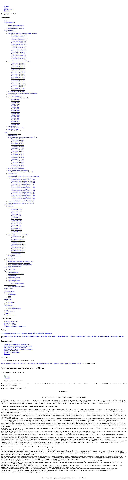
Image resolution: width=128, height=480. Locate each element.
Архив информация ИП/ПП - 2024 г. (19, 36)
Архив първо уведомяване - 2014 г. (19, 52)
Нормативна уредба (12, 294)
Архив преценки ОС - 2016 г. (17, 153)
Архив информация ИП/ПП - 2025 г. (19, 35)
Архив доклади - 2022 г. (16, 214)
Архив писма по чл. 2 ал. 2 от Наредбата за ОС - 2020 (23, 187)
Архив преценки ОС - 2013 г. (17, 157)
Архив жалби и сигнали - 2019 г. (18, 239)
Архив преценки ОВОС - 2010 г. (18, 86)
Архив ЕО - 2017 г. (15, 112)
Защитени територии (12, 135)
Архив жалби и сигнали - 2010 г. (18, 253)
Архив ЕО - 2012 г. (15, 120)
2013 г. (103, 336)
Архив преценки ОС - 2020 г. (17, 146)
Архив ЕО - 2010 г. (15, 123)
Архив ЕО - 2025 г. (15, 99)
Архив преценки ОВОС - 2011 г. (18, 85)
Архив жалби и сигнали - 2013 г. (18, 248)
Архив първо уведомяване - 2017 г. (19, 47)
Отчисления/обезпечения (13, 272)
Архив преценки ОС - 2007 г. (17, 167)
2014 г (98, 336)
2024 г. (7, 336)
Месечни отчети (11, 255)
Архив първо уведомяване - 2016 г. (19, 49)
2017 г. (85, 336)
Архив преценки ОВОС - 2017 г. (18, 75)
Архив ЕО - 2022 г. (15, 104)
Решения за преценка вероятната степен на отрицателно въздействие (22, 137)
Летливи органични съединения (14, 266)
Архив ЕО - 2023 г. (15, 102)
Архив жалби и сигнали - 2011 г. (18, 252)
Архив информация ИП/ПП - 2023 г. (19, 38)
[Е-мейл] (7, 378)
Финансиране (7, 304)
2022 (31, 336)
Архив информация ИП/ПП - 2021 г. (19, 41)
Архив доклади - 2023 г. (16, 212)
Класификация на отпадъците (14, 277)
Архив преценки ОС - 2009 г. (17, 164)
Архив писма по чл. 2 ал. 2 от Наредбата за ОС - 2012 (23, 200)
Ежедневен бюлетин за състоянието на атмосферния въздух (21, 261)
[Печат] (6, 376)
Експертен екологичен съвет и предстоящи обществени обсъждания (22, 93)
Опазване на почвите (8, 288)
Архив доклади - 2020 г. (16, 217)
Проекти (6, 310)
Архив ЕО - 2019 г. (15, 108)
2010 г (117, 336)
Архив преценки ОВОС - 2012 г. (18, 83)
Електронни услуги (12, 27)
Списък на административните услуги (16, 25)
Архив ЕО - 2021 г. (15, 105)
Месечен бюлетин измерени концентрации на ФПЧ (19, 263)
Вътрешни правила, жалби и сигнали (16, 28)
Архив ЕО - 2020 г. (15, 107)
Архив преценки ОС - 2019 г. (17, 148)
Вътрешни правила (12, 307)
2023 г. (19, 336)
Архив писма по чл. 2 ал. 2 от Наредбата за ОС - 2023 (23, 182)
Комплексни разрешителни (10, 285)
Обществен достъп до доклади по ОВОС (16, 91)
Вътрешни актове (11, 302)
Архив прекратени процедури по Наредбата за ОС (22, 171)
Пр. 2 (35, 336)
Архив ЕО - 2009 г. (15, 124)
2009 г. (122, 336)
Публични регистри (12, 31)
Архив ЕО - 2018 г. (15, 110)
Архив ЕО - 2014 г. (15, 116)
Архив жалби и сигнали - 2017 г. (18, 242)
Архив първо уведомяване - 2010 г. (19, 58)
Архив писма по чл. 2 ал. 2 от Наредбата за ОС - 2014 (23, 197)
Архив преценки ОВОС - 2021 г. (18, 69)
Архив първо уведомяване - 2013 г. (19, 53)
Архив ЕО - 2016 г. (15, 113)
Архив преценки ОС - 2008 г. (17, 165)
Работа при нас (7, 313)
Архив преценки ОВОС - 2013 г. (18, 82)
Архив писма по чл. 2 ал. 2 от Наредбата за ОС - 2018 (23, 190)
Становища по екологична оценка (15, 96)
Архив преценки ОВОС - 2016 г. (18, 77)
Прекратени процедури (13, 126)
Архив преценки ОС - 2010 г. (17, 162)
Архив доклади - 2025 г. (16, 209)
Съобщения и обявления (13, 129)
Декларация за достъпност (10, 315)
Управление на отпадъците (10, 271)
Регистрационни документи (14, 280)
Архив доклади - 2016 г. (16, 223)
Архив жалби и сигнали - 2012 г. (18, 250)
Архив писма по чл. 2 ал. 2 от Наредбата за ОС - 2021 (23, 186)
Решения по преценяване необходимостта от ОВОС (19, 61)
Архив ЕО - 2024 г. (15, 101)
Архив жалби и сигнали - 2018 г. (18, 241)
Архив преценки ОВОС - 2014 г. (18, 80)
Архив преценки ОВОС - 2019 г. (18, 72)
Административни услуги (9, 22)
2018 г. (80, 336)
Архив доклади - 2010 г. (16, 233)
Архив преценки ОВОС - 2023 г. (18, 66)
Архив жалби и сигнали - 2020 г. (18, 237)
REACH (9, 296)
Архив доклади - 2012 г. (16, 230)
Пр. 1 (46, 336)
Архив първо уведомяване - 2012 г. (19, 57)
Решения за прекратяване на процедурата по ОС (18, 170)
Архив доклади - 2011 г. (16, 231)
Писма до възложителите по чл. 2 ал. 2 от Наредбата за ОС (20, 178)
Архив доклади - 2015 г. (16, 225)
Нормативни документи (13, 300)
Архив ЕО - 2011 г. (15, 121)
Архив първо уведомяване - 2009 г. (19, 60)
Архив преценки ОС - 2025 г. (17, 138)
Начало (5, 20)
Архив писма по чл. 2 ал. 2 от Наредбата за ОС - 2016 (23, 193)
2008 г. (3, 337)
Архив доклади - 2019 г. (16, 219)
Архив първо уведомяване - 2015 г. (19, 50)
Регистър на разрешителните (14, 278)
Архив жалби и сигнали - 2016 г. (18, 244)
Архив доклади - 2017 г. (16, 222)
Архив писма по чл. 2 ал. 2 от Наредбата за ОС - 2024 (23, 181)
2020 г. (55, 336)
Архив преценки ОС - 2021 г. (17, 145)
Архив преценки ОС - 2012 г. (17, 159)
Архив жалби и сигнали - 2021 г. (18, 236)
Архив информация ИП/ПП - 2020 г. (19, 42)
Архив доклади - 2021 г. (16, 215)
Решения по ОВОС (12, 94)
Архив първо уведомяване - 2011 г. (19, 55)
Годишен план (11, 206)
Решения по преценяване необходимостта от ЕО (18, 97)
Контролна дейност (8, 204)
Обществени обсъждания (13, 175)
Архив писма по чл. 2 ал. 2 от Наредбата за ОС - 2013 (23, 198)
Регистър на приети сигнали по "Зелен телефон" (18, 234)
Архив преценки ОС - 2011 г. (17, 160)
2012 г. (108, 336)
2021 (42, 336)
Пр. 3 (11, 336)
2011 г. (113, 336)
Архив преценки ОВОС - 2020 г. (18, 71)
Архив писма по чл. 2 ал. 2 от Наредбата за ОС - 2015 (23, 195)
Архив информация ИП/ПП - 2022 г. (19, 39)
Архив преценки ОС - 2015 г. (17, 154)
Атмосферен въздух (8, 259)
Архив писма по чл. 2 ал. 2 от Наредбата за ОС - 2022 (23, 184)
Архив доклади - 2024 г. (16, 211)
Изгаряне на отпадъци (12, 275)
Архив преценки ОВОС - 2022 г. (18, 68)
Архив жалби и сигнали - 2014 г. (18, 247)
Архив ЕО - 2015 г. (15, 115)
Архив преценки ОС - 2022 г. (17, 143)
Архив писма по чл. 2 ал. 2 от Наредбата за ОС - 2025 (23, 179)
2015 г (94, 336)
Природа (6, 132)
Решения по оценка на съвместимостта (16, 168)
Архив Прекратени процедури (17, 127)
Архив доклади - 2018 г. (16, 220)
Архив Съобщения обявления (17, 131)
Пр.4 (15, 336)
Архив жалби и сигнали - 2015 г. (18, 245)
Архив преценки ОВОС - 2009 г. (18, 88)
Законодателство (7, 299)
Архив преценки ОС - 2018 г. (17, 149)
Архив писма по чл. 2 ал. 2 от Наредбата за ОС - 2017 (23, 192)
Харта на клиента (11, 24)
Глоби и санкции (11, 258)
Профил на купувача (8, 305)
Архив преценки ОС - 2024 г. (17, 140)
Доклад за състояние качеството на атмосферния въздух (20, 264)
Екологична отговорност (9, 291)
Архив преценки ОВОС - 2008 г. (18, 90)
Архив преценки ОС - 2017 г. (17, 151)
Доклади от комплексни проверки (15, 208)
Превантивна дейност (8, 30)
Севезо (9, 297)
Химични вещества (8, 293)
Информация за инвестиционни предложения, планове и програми (22, 33)
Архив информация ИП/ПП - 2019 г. (19, 44)
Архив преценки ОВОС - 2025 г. (18, 63)
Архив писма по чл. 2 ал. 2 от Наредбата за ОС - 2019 (23, 189)
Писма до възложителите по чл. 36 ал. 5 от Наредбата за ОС (21, 203)
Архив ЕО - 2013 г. (15, 118)
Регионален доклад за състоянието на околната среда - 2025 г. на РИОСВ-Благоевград (26, 333)
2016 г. (89, 336)
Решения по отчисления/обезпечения (16, 274)
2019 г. (67, 336)
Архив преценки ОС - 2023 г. (17, 142)
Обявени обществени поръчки (14, 308)
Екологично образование (9, 311)
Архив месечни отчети (16, 256)
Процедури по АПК (12, 173)
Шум (5, 289)
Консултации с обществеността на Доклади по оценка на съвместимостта (23, 176)
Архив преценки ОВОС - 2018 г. (18, 74)
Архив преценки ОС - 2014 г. (17, 156)
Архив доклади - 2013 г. (16, 228)
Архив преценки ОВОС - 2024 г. (18, 64)
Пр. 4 (27, 336)
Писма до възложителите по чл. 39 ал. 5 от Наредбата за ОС (21, 201)
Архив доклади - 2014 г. (16, 226)
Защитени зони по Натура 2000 (14, 134)
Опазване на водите (8, 267)
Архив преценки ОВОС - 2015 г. (18, 79)
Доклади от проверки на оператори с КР (16, 286)
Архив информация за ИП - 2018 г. (19, 46)
